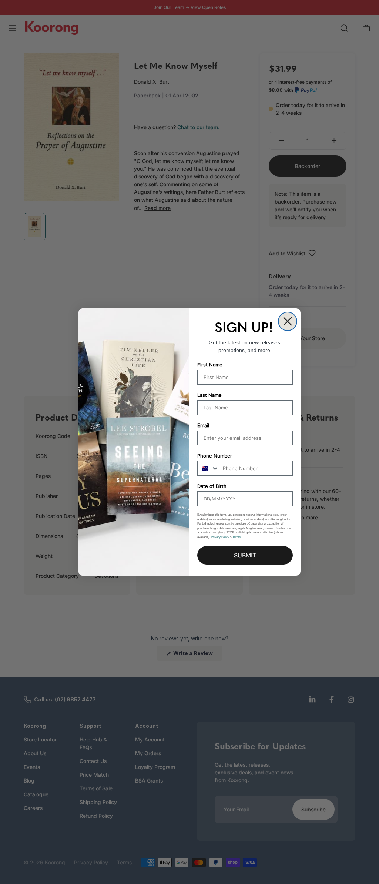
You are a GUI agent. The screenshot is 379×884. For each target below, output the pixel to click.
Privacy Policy (220, 537)
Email (203, 425)
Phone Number (214, 456)
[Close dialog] (287, 321)
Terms (236, 537)
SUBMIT (245, 555)
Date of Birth (212, 486)
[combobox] (208, 468)
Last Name (209, 395)
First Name (209, 365)
